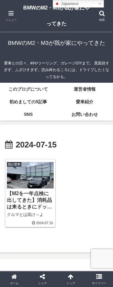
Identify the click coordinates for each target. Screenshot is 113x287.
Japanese (69, 3)
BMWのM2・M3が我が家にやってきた (56, 15)
